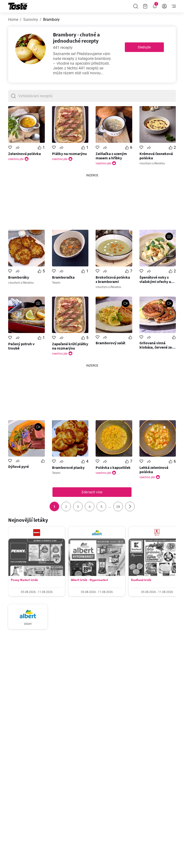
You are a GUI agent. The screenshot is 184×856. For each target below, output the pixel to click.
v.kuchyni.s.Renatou (152, 163)
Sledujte (144, 47)
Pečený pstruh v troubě (21, 346)
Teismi (56, 282)
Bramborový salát (110, 343)
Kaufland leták (141, 580)
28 (118, 507)
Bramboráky (18, 277)
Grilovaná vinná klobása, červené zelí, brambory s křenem (157, 345)
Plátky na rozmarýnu (69, 153)
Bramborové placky (68, 467)
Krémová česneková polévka (156, 155)
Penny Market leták (24, 580)
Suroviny (30, 19)
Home (13, 19)
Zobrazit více (92, 492)
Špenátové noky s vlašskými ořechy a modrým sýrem (155, 279)
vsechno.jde (15, 159)
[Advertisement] (92, 201)
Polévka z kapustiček (113, 467)
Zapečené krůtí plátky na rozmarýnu (70, 346)
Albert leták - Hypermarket (89, 580)
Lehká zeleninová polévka (153, 469)
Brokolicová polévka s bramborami (113, 279)
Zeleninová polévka (24, 153)
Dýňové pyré (18, 466)
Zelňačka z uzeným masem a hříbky (111, 155)
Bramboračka (63, 277)
